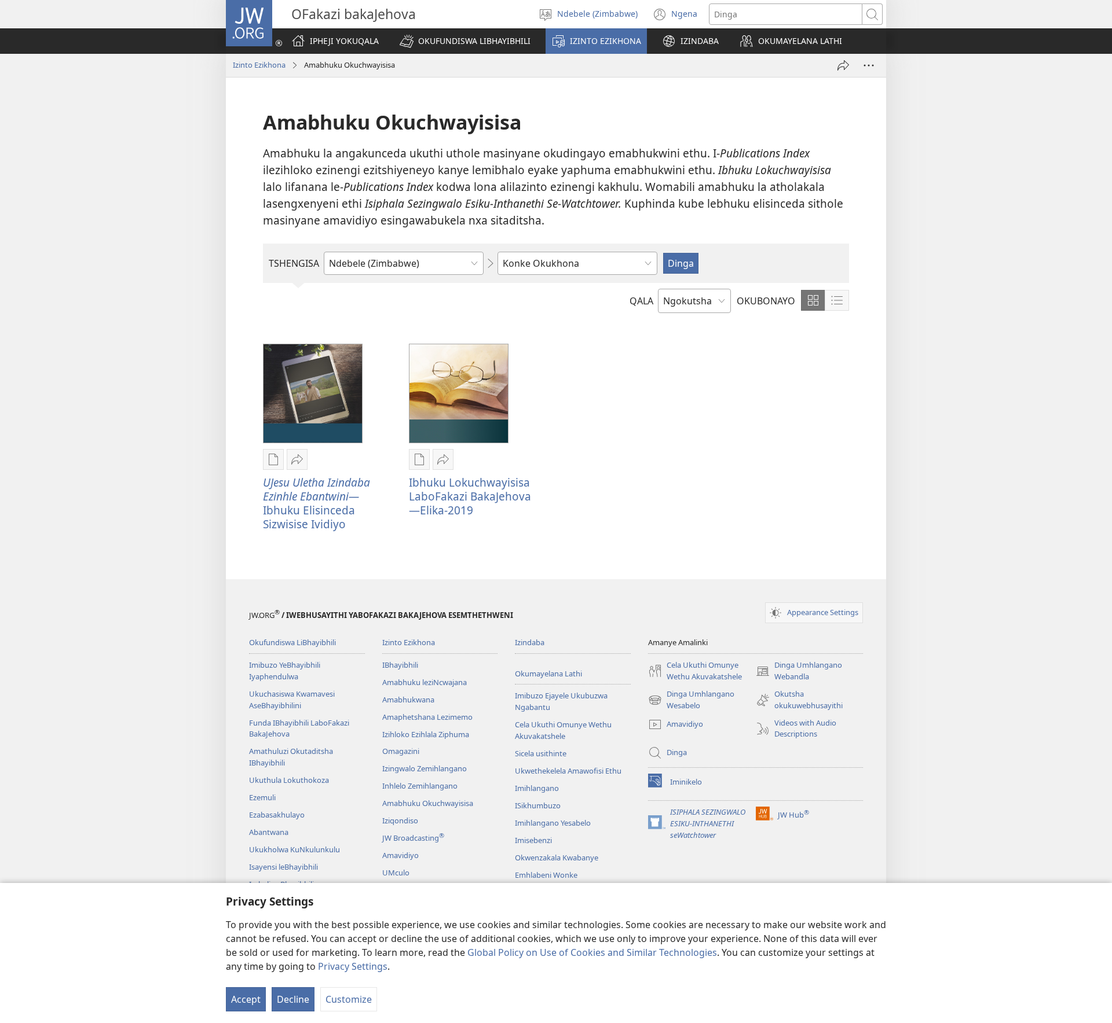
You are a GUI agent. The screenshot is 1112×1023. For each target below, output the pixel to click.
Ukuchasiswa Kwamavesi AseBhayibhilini (292, 700)
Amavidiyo (400, 855)
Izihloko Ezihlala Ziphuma (425, 734)
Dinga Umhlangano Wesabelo (691, 700)
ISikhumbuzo (538, 805)
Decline (293, 999)
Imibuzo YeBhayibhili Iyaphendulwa (284, 671)
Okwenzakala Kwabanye (556, 857)
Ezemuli (262, 797)
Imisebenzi (533, 840)
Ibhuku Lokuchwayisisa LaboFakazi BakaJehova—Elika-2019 (470, 496)
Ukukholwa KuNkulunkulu (294, 849)
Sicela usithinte (540, 753)
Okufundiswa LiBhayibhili (292, 642)
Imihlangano (537, 788)
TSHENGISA (294, 263)
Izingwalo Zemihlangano (424, 768)
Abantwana (268, 832)
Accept (246, 999)
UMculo (395, 872)
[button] (465, 41)
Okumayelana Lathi (548, 673)
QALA (641, 301)
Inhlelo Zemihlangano (420, 786)
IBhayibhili (400, 665)
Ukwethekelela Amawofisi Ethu (568, 771)
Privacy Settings (352, 966)
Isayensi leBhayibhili (283, 867)
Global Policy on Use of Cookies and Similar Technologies (592, 952)
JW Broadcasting (413, 838)
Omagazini (400, 751)
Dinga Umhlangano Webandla (799, 671)
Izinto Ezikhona (259, 65)
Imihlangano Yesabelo (553, 823)
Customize (348, 999)
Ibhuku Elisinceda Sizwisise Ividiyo (316, 503)
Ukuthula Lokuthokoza (289, 780)
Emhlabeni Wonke (546, 875)
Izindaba (529, 642)
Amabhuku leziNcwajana (424, 682)
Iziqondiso (400, 820)
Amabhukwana (408, 699)
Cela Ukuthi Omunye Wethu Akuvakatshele (563, 730)
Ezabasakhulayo (277, 814)
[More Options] (868, 65)
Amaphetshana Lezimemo (427, 717)
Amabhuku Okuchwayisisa (427, 803)
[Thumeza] (843, 65)
